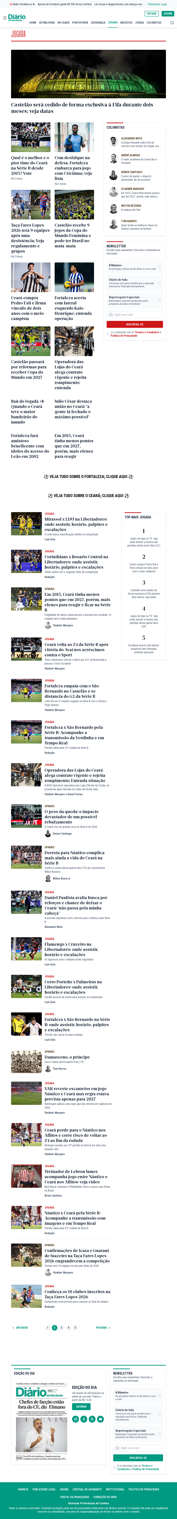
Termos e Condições (147, 332)
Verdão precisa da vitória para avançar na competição (74, 997)
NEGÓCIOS (126, 22)
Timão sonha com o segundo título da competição (71, 572)
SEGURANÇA (98, 22)
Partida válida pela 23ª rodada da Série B (66, 747)
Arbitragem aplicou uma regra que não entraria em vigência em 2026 (78, 1105)
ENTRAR (151, 13)
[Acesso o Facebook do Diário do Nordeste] (83, 1419)
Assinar (81, 1406)
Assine (64, 1489)
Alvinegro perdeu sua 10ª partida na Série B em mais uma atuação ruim (75, 1147)
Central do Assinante (87, 1489)
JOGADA (113, 22)
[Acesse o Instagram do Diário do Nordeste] (75, 1419)
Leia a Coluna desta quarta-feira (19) (64, 1062)
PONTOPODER (80, 22)
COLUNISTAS (154, 22)
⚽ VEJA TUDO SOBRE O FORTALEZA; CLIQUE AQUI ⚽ (88, 476)
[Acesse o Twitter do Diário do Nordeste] (92, 1419)
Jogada (49, 513)
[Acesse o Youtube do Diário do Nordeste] (100, 1419)
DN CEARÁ (63, 22)
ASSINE (168, 13)
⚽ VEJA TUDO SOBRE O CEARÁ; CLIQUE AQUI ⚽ (88, 495)
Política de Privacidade (124, 335)
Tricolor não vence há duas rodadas (64, 1034)
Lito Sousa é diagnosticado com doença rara (118, 4)
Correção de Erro (105, 1497)
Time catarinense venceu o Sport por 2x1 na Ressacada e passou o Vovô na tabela (75, 661)
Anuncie (23, 1489)
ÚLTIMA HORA (47, 22)
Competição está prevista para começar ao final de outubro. (77, 1301)
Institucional (115, 1489)
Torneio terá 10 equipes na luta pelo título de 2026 (72, 1265)
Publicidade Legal (157, 4)
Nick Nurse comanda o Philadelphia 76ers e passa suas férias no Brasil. (77, 1188)
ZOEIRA (139, 22)
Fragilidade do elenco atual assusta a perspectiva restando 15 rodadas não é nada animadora (78, 616)
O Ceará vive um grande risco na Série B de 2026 (71, 826)
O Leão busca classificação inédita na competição (71, 534)
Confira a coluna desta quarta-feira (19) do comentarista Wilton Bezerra (75, 869)
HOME (32, 22)
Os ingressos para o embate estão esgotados (69, 959)
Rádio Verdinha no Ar (24, 4)
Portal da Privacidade (74, 1497)
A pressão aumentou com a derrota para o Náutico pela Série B (77, 920)
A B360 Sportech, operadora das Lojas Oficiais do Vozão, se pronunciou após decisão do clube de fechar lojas (77, 787)
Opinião (49, 589)
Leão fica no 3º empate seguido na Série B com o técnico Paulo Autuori (75, 703)
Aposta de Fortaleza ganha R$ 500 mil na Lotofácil (65, 4)
